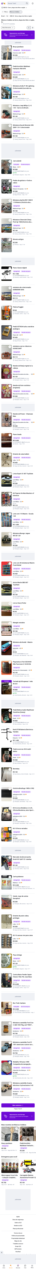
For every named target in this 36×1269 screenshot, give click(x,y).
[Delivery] (5, 35)
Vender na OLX (18, 1225)
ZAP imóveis (18, 1249)
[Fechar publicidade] (1, 1252)
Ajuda (18, 1216)
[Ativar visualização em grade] (33, 27)
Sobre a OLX (18, 1222)
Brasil (3, 16)
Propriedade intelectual (18, 1238)
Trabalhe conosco (18, 1243)
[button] (18, 3)
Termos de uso (18, 1233)
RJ (7, 16)
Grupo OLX (18, 1246)
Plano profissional (18, 1228)
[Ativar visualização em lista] (29, 27)
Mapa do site (18, 1241)
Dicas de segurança (18, 1219)
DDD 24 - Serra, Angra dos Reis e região (21, 16)
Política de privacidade (18, 1235)
